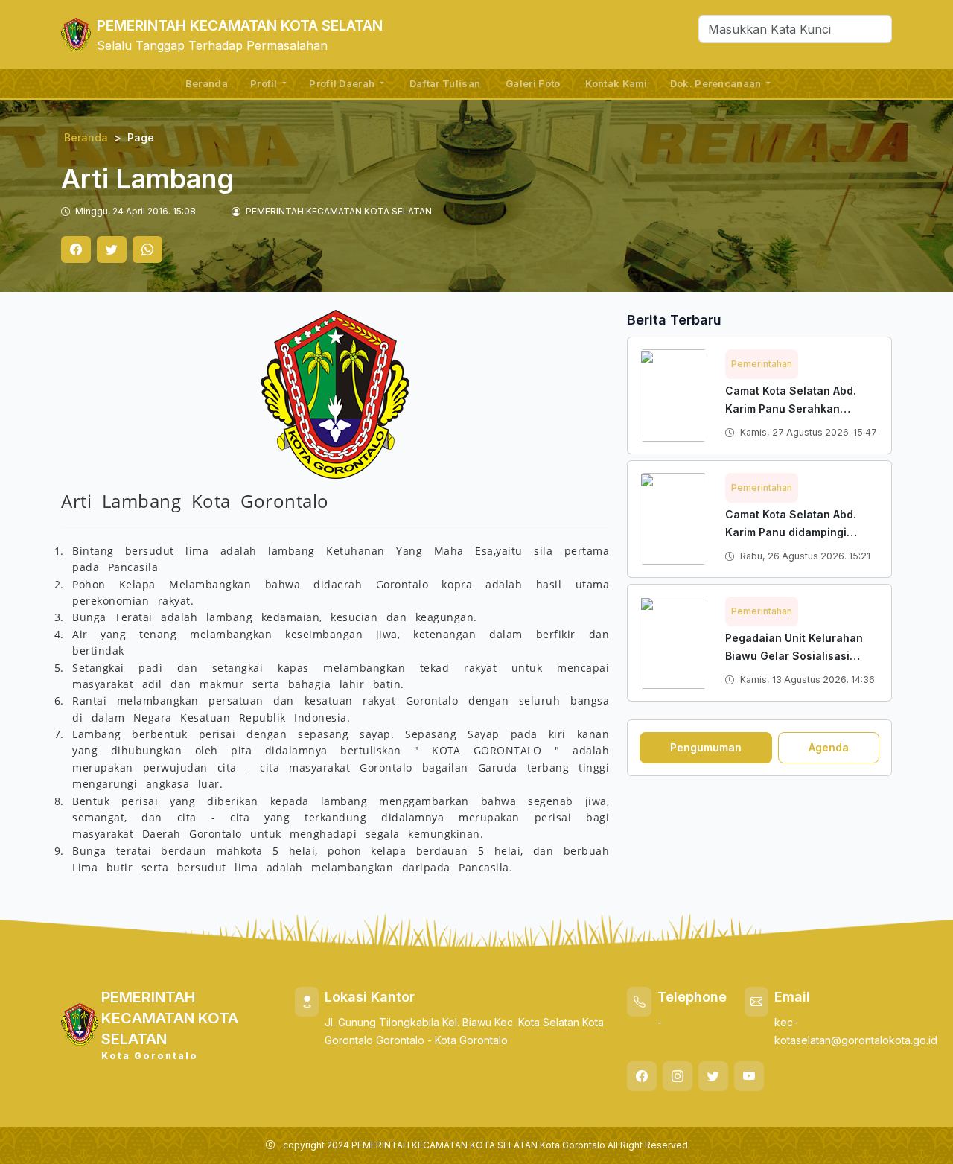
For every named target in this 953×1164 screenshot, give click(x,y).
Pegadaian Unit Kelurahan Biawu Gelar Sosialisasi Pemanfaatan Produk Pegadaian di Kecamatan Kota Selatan (794, 674)
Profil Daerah (343, 83)
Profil (265, 83)
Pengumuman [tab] (706, 747)
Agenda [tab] (829, 747)
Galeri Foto (533, 83)
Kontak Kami (616, 83)
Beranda (206, 83)
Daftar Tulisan (444, 83)
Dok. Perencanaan (717, 83)
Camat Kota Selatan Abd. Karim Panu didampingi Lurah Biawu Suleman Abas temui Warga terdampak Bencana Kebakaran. (797, 550)
